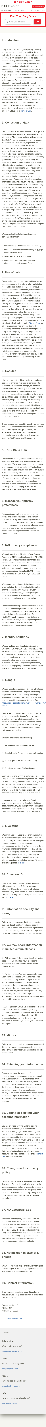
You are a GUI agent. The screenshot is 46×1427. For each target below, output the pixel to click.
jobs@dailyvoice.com (10, 1369)
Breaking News (6, 10)
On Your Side (34, 10)
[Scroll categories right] (44, 10)
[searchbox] (19, 22)
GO (37, 22)
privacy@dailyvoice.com (12, 1319)
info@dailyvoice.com (10, 1403)
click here (21, 863)
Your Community (21, 10)
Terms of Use (25, 111)
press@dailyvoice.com (11, 1386)
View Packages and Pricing (12, 1351)
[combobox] (18, 21)
